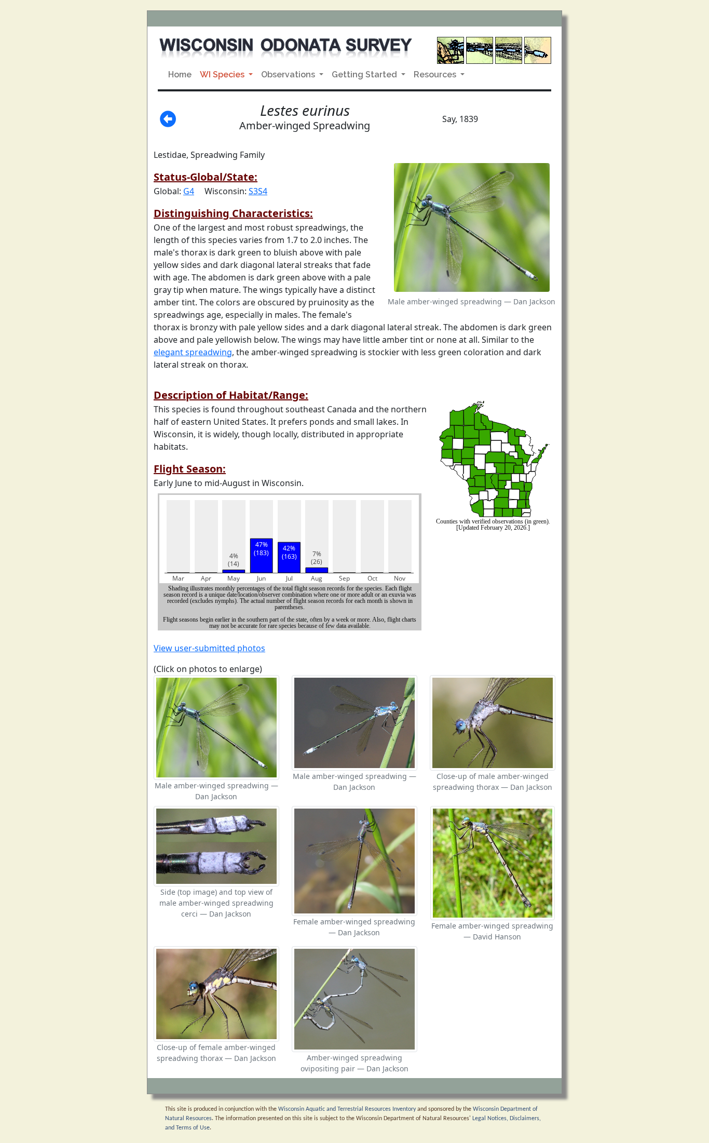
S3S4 (258, 191)
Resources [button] (436, 74)
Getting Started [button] (365, 74)
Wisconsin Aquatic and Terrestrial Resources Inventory (347, 1109)
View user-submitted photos (209, 648)
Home (180, 74)
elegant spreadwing (193, 352)
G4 (188, 191)
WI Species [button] (223, 74)
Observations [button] (289, 74)
